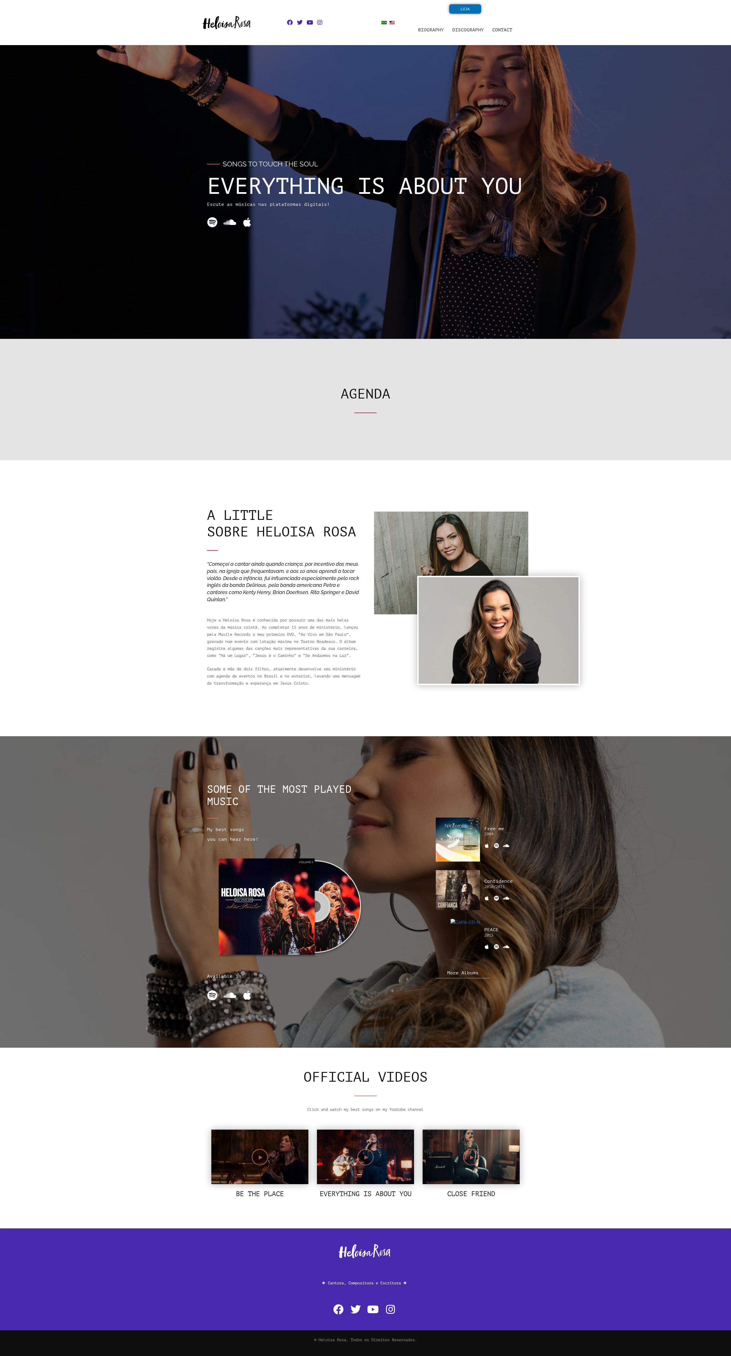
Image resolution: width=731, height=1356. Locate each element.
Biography (431, 30)
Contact (502, 30)
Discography (468, 30)
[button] (259, 1157)
